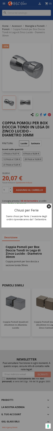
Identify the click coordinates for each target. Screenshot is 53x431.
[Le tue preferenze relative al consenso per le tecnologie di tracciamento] (48, 426)
